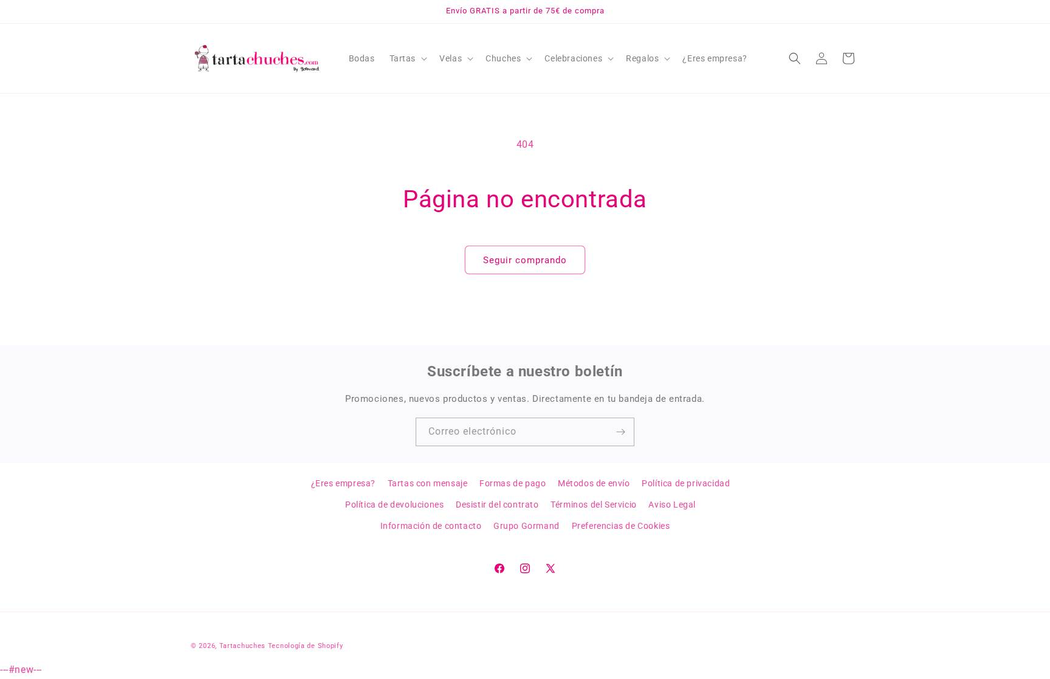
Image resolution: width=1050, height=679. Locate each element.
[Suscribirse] (620, 432)
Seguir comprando (525, 260)
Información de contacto (431, 526)
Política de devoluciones (394, 504)
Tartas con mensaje (428, 483)
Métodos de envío (594, 483)
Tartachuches (242, 646)
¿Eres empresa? (343, 483)
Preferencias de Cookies (621, 526)
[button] (407, 58)
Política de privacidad (686, 483)
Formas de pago (512, 483)
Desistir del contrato (497, 504)
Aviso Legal (672, 504)
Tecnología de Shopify (305, 646)
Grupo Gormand (526, 526)
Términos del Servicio (594, 504)
